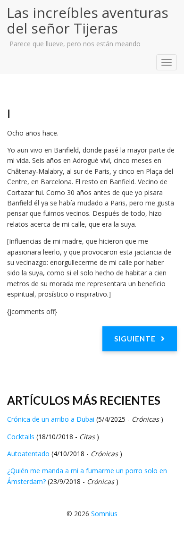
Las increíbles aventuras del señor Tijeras (87, 20)
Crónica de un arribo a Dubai (51, 419)
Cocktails (21, 436)
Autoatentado (29, 453)
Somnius (104, 513)
